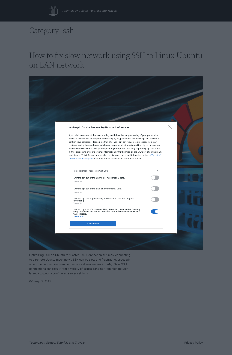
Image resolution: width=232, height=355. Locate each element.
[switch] (155, 178)
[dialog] (116, 177)
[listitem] (116, 170)
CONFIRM (93, 223)
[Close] (171, 128)
